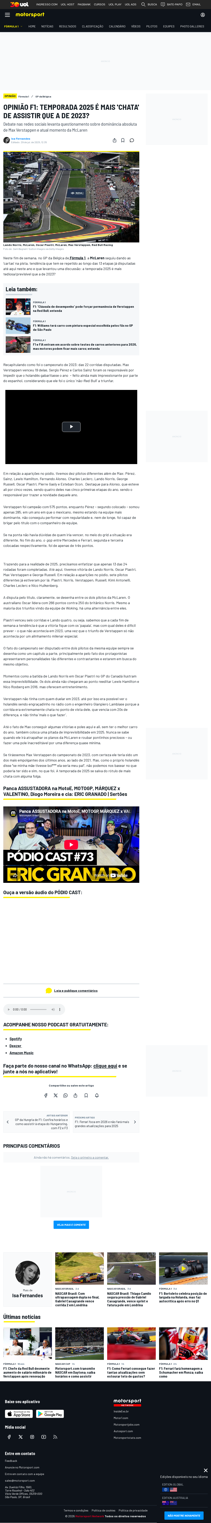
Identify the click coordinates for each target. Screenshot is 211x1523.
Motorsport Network (89, 1516)
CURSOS (99, 4)
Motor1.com (121, 1418)
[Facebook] (46, 1095)
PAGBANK (84, 4)
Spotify (15, 1038)
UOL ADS (130, 4)
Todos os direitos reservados (125, 1516)
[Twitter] (56, 1095)
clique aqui (105, 1066)
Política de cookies (103, 1510)
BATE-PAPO (174, 4)
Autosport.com (123, 1431)
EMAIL (196, 4)
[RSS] (55, 1437)
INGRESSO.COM (46, 4)
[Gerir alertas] (97, 1095)
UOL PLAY (115, 4)
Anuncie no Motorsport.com (22, 1467)
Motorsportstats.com (127, 1437)
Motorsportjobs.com (126, 1424)
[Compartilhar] (114, 140)
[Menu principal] (7, 15)
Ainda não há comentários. (71, 1157)
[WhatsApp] (65, 1095)
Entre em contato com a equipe (24, 1474)
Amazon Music (21, 1052)
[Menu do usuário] (203, 15)
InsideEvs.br (121, 1411)
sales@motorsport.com (20, 1480)
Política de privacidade (133, 1510)
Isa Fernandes (20, 138)
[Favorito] (123, 140)
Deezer (15, 1045)
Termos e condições (76, 1510)
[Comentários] (133, 140)
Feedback (11, 1460)
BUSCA (152, 4)
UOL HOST (67, 4)
